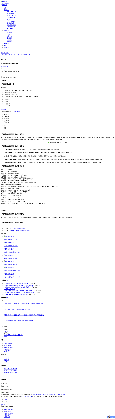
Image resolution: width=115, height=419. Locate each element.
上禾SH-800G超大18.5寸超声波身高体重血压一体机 (18, 287)
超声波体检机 (10, 13)
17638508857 (7, 331)
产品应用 (6, 30)
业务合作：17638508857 (10, 369)
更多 (7, 280)
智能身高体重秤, (37, 394)
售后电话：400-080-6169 (10, 372)
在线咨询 (4, 109)
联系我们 (6, 47)
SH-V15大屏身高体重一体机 (17, 228)
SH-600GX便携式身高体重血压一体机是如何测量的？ (19, 292)
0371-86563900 (5, 3)
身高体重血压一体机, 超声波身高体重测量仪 (54, 394)
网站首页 (4, 54)
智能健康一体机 (11, 15)
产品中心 (6, 10)
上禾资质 (6, 336)
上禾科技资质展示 (9, 289)
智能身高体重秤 (11, 11)
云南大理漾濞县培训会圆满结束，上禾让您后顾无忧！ (19, 285)
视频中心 (9, 36)
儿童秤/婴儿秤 (11, 17)
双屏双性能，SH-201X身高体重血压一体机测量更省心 (19, 290)
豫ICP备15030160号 (26, 396)
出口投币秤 (10, 19)
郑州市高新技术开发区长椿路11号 (13, 335)
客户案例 (9, 32)
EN (4, 49)
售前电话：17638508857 (10, 370)
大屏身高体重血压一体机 (24, 54)
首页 (5, 8)
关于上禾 (6, 45)
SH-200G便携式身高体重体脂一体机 (20, 230)
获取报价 (3, 66)
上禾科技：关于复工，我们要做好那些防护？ (17, 283)
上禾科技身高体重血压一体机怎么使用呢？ (16, 294)
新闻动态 (6, 43)
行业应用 (9, 34)
